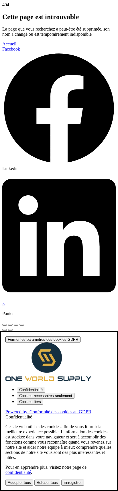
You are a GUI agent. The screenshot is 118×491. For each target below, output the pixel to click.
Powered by (48, 411)
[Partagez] (16, 325)
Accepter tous (19, 482)
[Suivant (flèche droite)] (10, 330)
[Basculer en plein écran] (10, 325)
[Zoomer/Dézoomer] (4, 325)
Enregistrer (73, 482)
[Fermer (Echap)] (21, 325)
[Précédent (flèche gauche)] (4, 330)
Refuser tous (47, 482)
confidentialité (18, 472)
